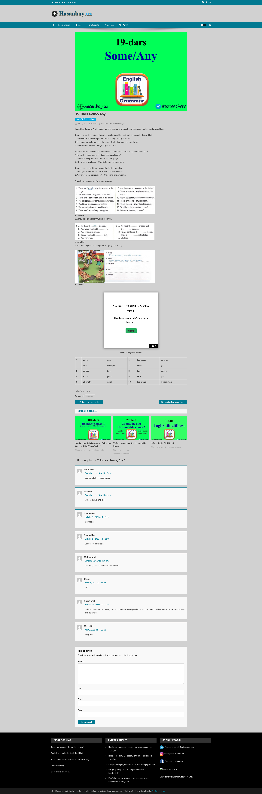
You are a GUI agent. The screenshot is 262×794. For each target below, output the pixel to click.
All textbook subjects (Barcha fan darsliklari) (70, 759)
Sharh (81, 662)
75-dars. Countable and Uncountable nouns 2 (129, 444)
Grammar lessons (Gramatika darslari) (67, 747)
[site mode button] (203, 25)
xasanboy (179, 761)
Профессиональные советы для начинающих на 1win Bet (130, 749)
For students (93, 25)
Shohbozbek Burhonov (121, 454)
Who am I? (123, 25)
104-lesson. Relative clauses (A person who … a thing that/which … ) (93, 444)
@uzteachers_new (187, 747)
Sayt (80, 710)
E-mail (80, 699)
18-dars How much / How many (91, 402)
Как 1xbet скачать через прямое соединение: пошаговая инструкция (128, 780)
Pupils (78, 25)
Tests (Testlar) (57, 766)
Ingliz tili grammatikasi (86, 119)
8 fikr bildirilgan (118, 124)
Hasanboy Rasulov (99, 123)
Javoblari (81, 215)
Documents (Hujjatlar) (60, 772)
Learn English (64, 25)
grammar (89, 396)
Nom (80, 688)
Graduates (109, 25)
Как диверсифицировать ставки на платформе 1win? (132, 764)
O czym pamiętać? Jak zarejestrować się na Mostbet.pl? (127, 771)
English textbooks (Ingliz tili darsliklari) (67, 753)
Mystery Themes (158, 791)
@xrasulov (179, 754)
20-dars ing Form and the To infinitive (174, 402)
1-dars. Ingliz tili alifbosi (162, 443)
